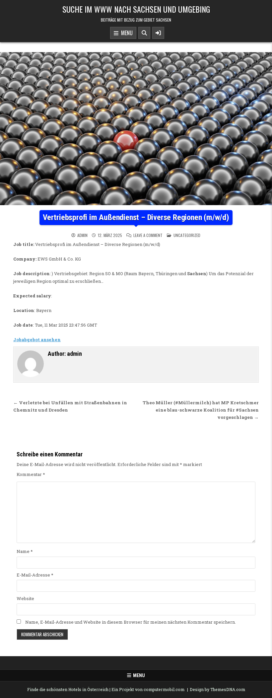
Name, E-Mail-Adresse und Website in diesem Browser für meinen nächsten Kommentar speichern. (130, 622)
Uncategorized (186, 235)
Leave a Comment (148, 235)
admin (82, 235)
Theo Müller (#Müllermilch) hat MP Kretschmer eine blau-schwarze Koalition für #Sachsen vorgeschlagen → (201, 410)
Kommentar (31, 474)
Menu (125, 33)
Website (25, 598)
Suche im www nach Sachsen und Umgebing (136, 9)
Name (25, 551)
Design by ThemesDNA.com (217, 689)
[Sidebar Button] (158, 33)
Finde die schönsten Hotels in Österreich (67, 689)
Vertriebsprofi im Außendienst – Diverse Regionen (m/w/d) (136, 217)
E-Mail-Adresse (35, 575)
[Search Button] (144, 33)
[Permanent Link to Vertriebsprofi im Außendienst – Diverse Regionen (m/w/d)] (136, 128)
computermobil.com (164, 689)
